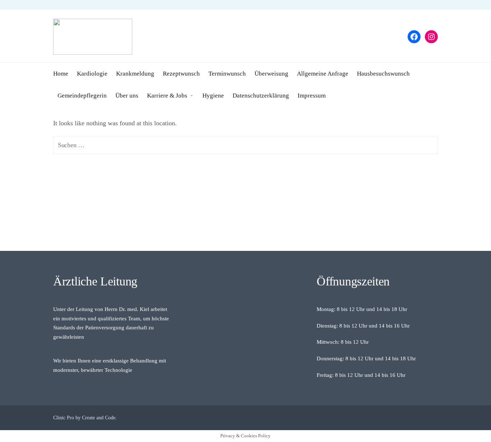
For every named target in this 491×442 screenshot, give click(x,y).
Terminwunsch (227, 73)
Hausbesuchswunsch (383, 73)
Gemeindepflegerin (82, 95)
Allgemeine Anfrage (322, 73)
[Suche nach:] (245, 145)
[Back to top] (466, 417)
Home (60, 73)
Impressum (312, 95)
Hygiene (213, 95)
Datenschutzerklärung (261, 95)
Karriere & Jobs (167, 95)
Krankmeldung (135, 73)
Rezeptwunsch (181, 73)
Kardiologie (92, 73)
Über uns (126, 95)
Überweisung (271, 73)
